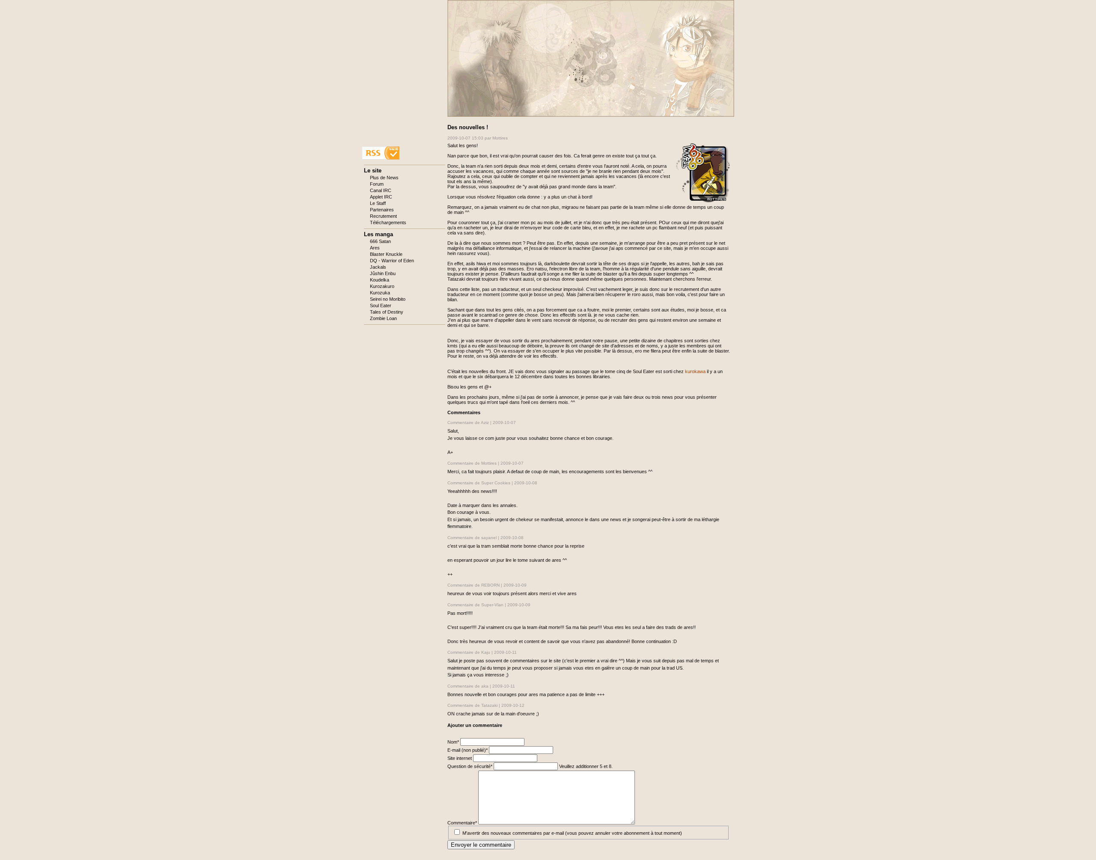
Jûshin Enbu (383, 273)
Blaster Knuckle (386, 254)
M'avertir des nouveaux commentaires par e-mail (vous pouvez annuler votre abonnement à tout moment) (572, 833)
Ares (375, 247)
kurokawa (695, 371)
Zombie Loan (383, 318)
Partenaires (382, 209)
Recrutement (383, 216)
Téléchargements (388, 222)
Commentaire (462, 822)
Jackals (378, 267)
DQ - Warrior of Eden (392, 260)
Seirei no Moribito (387, 299)
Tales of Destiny (386, 311)
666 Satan (380, 241)
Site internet (460, 758)
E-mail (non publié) (467, 750)
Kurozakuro (382, 286)
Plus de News (384, 177)
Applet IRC (381, 196)
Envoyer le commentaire (481, 845)
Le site (372, 170)
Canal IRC (380, 190)
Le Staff (378, 203)
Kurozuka (380, 292)
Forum (377, 184)
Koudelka (379, 279)
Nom (453, 741)
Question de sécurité (469, 766)
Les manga (378, 234)
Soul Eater (380, 305)
